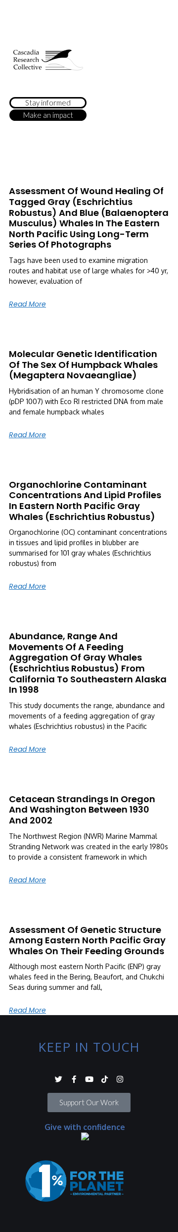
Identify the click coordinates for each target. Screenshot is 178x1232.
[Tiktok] (104, 1079)
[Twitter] (58, 1079)
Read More (27, 304)
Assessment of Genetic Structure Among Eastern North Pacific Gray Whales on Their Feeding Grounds (87, 940)
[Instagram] (120, 1079)
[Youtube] (89, 1079)
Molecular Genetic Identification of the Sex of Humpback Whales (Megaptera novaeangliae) (83, 364)
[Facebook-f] (74, 1079)
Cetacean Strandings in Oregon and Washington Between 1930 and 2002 (82, 809)
